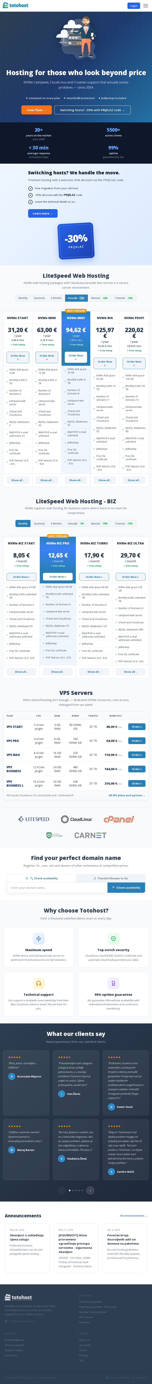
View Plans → (36, 110)
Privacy (83, 1355)
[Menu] (145, 5)
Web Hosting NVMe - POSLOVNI (97, 1307)
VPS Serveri (86, 1317)
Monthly (23, 298)
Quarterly (39, 298)
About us (84, 1340)
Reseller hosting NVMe (92, 1312)
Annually (76, 298)
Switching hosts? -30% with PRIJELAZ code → (92, 110)
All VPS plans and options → (127, 795)
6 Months (56, 298)
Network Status (14, 1350)
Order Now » (17, 357)
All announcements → (133, 1215)
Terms (83, 1350)
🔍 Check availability (44, 878)
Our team (84, 1345)
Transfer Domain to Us (113, 878)
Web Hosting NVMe (90, 1302)
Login (133, 6)
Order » (137, 726)
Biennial (99, 298)
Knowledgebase (14, 1340)
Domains (84, 1322)
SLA (81, 1360)
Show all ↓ (17, 480)
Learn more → (43, 213)
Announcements (15, 1345)
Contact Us (11, 1355)
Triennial (123, 298)
